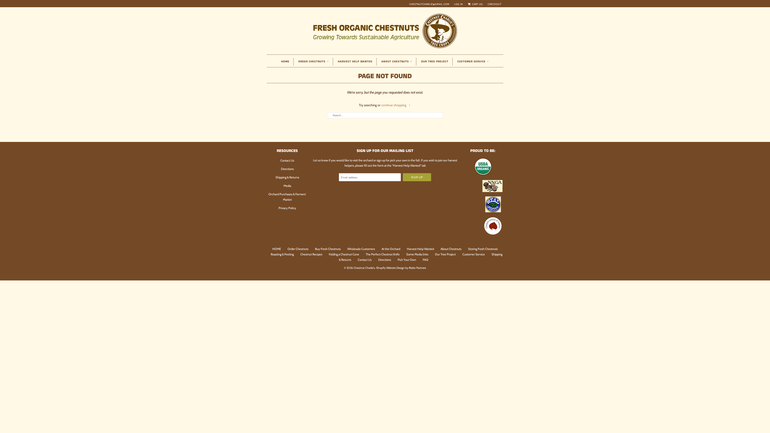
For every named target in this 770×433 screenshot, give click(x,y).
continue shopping (394, 105)
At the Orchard (391, 249)
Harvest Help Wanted (355, 62)
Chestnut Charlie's (364, 268)
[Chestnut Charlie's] (385, 30)
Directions (287, 169)
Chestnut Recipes (311, 254)
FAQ (425, 260)
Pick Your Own (407, 260)
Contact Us (287, 160)
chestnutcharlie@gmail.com (429, 4)
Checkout (494, 4)
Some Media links (417, 254)
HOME (285, 62)
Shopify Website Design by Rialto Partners (401, 268)
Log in (458, 4)
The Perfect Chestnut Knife (383, 254)
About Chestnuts (451, 249)
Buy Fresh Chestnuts (328, 249)
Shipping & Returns (287, 177)
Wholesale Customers (361, 249)
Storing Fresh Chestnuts (483, 249)
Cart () (477, 4)
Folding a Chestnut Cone (344, 254)
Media (287, 186)
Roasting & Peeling (282, 254)
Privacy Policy (287, 208)
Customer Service (473, 254)
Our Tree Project (434, 62)
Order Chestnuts (298, 249)
